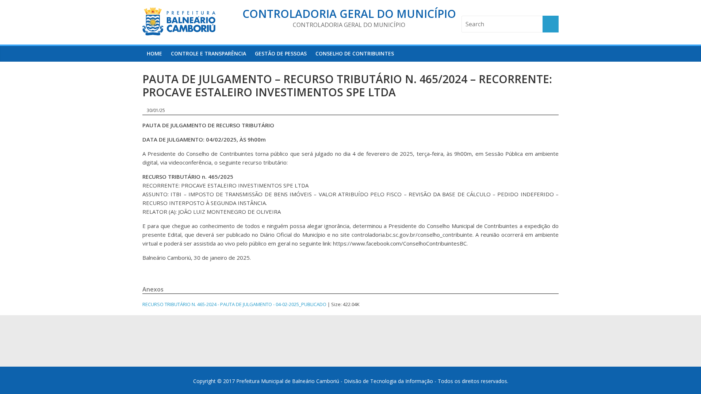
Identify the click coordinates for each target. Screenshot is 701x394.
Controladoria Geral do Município (349, 13)
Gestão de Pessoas (281, 53)
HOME (154, 53)
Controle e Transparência (208, 53)
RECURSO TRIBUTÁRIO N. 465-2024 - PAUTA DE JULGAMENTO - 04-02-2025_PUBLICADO (234, 304)
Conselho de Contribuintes (354, 53)
